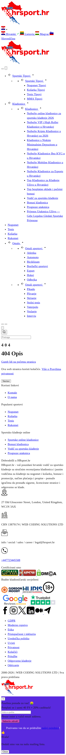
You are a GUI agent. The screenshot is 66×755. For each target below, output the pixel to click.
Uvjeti (11, 643)
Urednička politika (18, 638)
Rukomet (13, 425)
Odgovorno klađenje (19, 660)
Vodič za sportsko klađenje (23, 448)
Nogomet (13, 411)
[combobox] (33, 334)
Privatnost (13, 647)
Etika (11, 629)
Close (5, 752)
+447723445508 (10, 560)
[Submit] (4, 332)
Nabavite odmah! (10, 721)
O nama (12, 397)
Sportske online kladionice (23, 439)
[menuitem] (10, 34)
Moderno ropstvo (18, 625)
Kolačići (12, 651)
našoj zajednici (50, 728)
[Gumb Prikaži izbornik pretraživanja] (2, 68)
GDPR (11, 620)
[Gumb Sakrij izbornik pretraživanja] (2, 328)
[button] (33, 28)
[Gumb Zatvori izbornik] (6, 68)
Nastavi (6, 381)
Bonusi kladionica (18, 444)
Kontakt (12, 392)
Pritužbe (12, 656)
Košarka (12, 416)
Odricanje (13, 665)
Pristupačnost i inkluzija (22, 634)
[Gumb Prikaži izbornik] (6, 324)
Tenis (11, 420)
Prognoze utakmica (19, 453)
